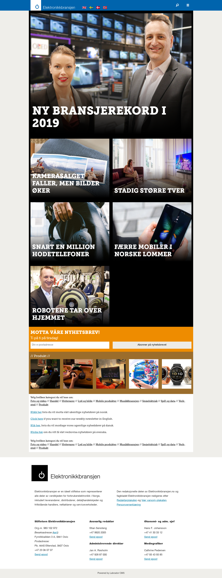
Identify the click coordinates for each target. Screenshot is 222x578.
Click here (37, 418)
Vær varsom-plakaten (154, 500)
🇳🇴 (105, 8)
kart (55, 533)
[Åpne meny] (188, 5)
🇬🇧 (84, 8)
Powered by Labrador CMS (111, 573)
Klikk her (36, 412)
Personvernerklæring (129, 505)
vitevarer (69, 401)
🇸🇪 (91, 8)
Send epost (41, 554)
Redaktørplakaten (127, 500)
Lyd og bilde (85, 401)
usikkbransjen (130, 401)
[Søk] (177, 5)
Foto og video (39, 401)
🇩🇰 (98, 8)
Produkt (43, 404)
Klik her (35, 425)
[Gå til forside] (52, 5)
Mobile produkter (106, 401)
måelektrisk (151, 401)
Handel (54, 401)
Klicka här (37, 432)
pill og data (168, 401)
